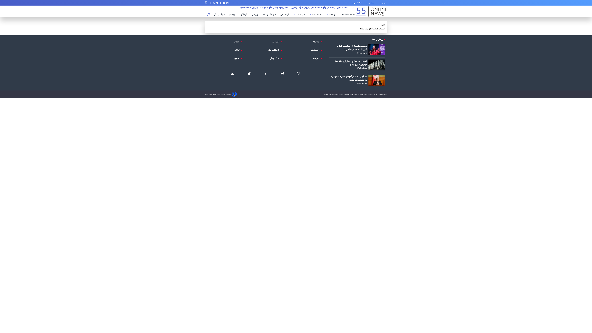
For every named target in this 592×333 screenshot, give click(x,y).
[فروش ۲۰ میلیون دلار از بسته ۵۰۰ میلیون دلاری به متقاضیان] (376, 65)
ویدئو (232, 14)
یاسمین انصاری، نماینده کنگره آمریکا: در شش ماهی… (352, 47)
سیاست (301, 14)
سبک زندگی (220, 14)
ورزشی (255, 14)
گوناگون (244, 14)
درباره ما (383, 2)
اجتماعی (285, 14)
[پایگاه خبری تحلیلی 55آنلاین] (371, 11)
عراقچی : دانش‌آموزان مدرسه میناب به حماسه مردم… (349, 78)
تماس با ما (370, 2)
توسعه (333, 14)
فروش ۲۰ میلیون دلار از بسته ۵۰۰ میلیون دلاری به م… (351, 63)
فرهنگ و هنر (270, 14)
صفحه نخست (348, 14)
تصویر (237, 58)
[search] (208, 15)
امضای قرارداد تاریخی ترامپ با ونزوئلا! (332, 7)
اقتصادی (317, 14)
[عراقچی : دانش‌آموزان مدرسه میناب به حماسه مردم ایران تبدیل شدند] (376, 80)
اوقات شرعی (357, 2)
